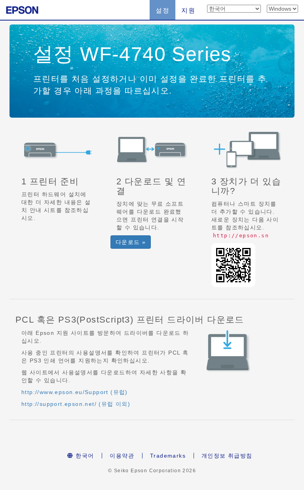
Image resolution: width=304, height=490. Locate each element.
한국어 (84, 455)
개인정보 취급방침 (227, 455)
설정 (162, 10)
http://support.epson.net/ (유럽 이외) (75, 404)
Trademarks (168, 455)
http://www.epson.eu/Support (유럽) (74, 392)
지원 (188, 10)
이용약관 (122, 455)
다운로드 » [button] (131, 242)
